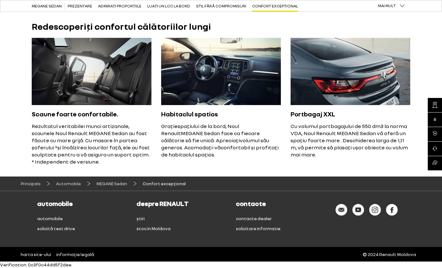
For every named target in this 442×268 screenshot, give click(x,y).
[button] (391, 6)
